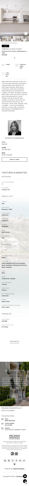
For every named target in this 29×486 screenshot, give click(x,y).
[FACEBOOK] (16, 460)
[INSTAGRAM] (12, 460)
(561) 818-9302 (6, 149)
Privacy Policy (21, 476)
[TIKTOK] (24, 460)
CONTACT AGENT (15, 159)
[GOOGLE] (8, 460)
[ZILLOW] (5, 460)
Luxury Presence (18, 469)
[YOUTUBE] (14, 464)
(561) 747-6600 (8, 425)
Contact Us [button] (14, 397)
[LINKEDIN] (20, 460)
